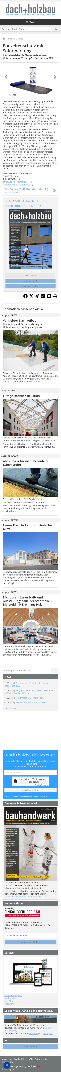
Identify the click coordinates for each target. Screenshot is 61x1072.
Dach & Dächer (15, 38)
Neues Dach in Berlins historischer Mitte (28, 527)
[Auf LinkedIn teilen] (43, 297)
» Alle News (10, 708)
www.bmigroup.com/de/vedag (18, 184)
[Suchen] (56, 29)
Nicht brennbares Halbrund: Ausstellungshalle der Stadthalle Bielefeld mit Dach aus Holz (26, 600)
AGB (30, 1059)
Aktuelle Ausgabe (13, 995)
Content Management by (14, 1066)
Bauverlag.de (8, 1069)
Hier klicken (33, 781)
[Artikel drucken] (55, 296)
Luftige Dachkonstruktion (21, 396)
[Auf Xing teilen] (37, 297)
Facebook (33, 1033)
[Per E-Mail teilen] (49, 296)
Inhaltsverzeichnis (30, 286)
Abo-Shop (9, 1001)
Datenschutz (41, 1059)
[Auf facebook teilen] (25, 297)
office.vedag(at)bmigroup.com (17, 181)
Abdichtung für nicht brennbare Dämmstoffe (26, 463)
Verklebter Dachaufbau (20, 320)
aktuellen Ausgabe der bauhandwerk (22, 896)
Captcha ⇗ (41, 785)
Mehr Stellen (30, 1046)
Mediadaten (10, 998)
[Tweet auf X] (31, 297)
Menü (32, 22)
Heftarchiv (9, 1003)
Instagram (48, 1033)
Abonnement (30, 281)
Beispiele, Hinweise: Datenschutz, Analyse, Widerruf (25, 796)
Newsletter (6, 1059)
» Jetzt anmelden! (30, 790)
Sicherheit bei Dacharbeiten (23, 697)
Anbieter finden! (31, 942)
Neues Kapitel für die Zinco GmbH (26, 702)
